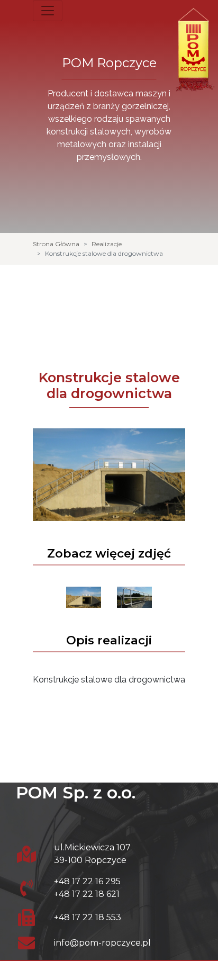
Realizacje (107, 244)
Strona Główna (56, 244)
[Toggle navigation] (47, 10)
